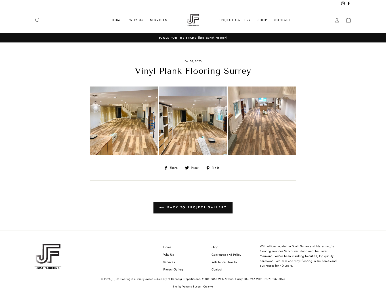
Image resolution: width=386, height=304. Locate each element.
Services (158, 20)
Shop (262, 20)
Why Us (136, 20)
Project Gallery (235, 20)
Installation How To (224, 262)
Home (117, 20)
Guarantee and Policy (226, 254)
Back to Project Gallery (196, 207)
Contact (282, 20)
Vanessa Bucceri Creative (197, 287)
